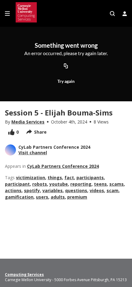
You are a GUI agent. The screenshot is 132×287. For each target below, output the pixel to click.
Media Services (28, 122)
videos (97, 190)
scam (112, 190)
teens (100, 184)
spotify (32, 190)
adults (58, 197)
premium (77, 197)
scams (116, 184)
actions (13, 190)
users (42, 197)
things (55, 177)
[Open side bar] (7, 13)
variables (52, 190)
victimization (30, 177)
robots (39, 184)
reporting (80, 184)
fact (69, 177)
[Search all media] (112, 13)
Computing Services (24, 274)
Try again (66, 81)
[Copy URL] (66, 66)
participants (90, 177)
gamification (19, 197)
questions (76, 190)
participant (17, 184)
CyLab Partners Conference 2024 (63, 166)
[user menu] (125, 13)
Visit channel (32, 153)
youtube (58, 184)
